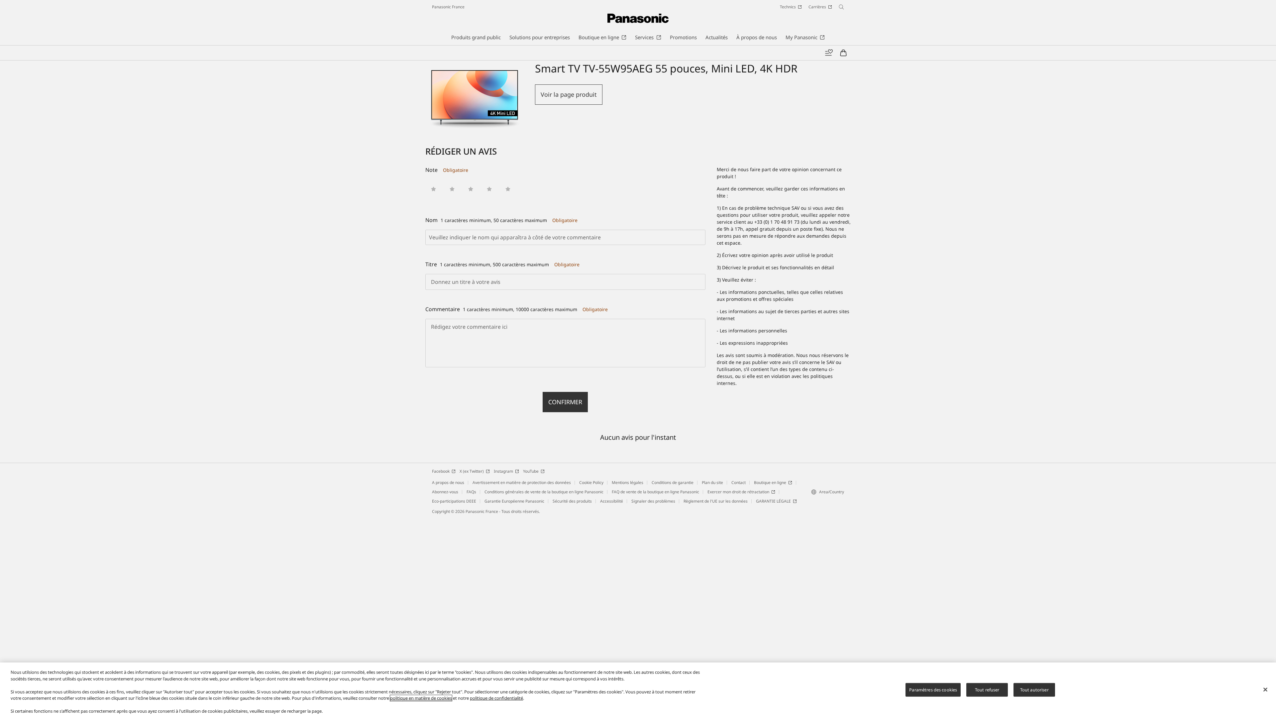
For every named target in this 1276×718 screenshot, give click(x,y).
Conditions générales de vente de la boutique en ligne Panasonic (543, 492)
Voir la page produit (569, 94)
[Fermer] (1265, 689)
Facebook (441, 471)
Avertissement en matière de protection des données (522, 482)
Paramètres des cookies (933, 689)
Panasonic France (448, 7)
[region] (638, 690)
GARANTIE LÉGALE (773, 501)
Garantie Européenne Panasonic (514, 501)
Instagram (503, 471)
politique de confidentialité (496, 698)
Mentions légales (627, 482)
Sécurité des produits (572, 501)
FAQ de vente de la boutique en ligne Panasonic (655, 492)
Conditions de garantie (672, 482)
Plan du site (712, 482)
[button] (433, 189)
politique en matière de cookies (421, 698)
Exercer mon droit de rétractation (738, 492)
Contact (738, 482)
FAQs (471, 492)
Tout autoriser (1034, 689)
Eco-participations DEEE (454, 501)
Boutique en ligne (770, 482)
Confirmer (565, 402)
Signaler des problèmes (653, 501)
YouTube (531, 471)
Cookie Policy (591, 482)
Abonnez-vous (445, 492)
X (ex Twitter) (472, 471)
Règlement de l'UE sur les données (716, 501)
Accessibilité (611, 501)
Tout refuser (987, 689)
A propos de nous (448, 482)
